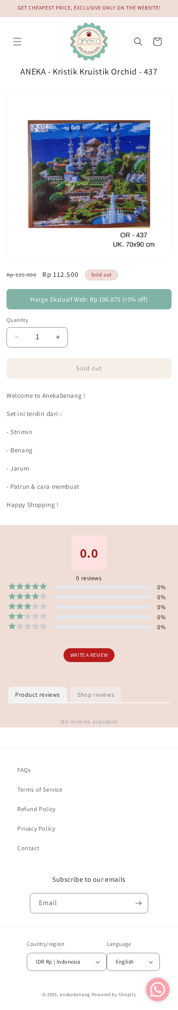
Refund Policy (36, 809)
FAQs (24, 770)
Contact (28, 848)
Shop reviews (95, 694)
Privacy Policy (36, 828)
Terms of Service (40, 789)
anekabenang (75, 994)
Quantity (17, 320)
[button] (17, 41)
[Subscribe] (138, 903)
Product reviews (37, 694)
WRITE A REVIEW (89, 655)
